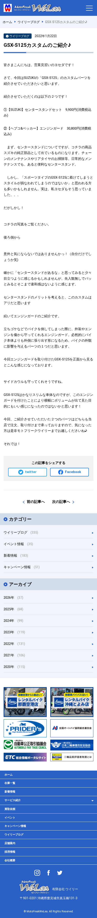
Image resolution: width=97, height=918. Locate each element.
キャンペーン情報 (22, 567)
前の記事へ (36, 501)
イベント (10, 817)
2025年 (13, 609)
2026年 (13, 598)
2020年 (14, 667)
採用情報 (10, 851)
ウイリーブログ (21, 532)
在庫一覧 (10, 783)
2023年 (14, 632)
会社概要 (10, 860)
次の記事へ (61, 501)
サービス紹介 (13, 800)
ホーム (9, 774)
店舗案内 (10, 843)
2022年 (14, 644)
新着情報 (16, 556)
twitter (31, 472)
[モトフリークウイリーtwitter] (60, 873)
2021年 (14, 655)
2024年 (13, 621)
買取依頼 (10, 809)
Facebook (73, 472)
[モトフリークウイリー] (48, 873)
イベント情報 (18, 544)
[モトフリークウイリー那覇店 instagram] (37, 873)
